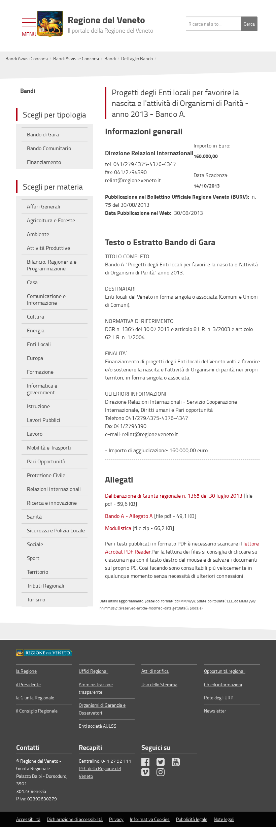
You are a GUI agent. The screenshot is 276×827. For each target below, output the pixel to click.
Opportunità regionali (224, 671)
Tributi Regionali (45, 585)
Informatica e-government (43, 389)
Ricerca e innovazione (52, 502)
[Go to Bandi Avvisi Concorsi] (44, 652)
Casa (32, 282)
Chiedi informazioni (223, 684)
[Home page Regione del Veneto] (50, 24)
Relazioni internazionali (54, 489)
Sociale (35, 544)
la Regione (26, 671)
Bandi (110, 58)
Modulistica (118, 528)
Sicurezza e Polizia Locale (56, 530)
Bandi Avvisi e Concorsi (76, 58)
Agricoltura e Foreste (51, 220)
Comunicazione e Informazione (46, 299)
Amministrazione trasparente (96, 688)
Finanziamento (44, 162)
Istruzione (38, 406)
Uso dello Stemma (159, 684)
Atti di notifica (155, 671)
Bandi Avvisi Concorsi (26, 58)
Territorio (37, 571)
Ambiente (38, 234)
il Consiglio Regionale (37, 710)
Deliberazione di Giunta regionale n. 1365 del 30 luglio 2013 (173, 495)
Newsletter (215, 710)
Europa (35, 358)
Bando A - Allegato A (129, 516)
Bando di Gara (43, 134)
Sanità (34, 516)
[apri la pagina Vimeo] (148, 773)
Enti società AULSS (97, 726)
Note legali (224, 819)
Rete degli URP (218, 697)
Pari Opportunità (46, 461)
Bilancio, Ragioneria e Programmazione (51, 265)
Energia (35, 330)
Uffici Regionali (93, 671)
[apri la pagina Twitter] (164, 763)
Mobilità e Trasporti (49, 447)
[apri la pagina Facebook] (148, 763)
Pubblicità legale (191, 819)
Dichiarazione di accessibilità (75, 819)
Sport (33, 558)
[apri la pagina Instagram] (164, 773)
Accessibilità (28, 819)
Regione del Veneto (110, 23)
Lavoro (34, 433)
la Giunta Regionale (35, 697)
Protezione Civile (46, 475)
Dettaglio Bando (137, 58)
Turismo (36, 599)
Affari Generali (43, 206)
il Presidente (28, 684)
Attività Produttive (48, 248)
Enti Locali (39, 344)
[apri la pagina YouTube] (179, 763)
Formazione (40, 371)
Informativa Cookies (150, 819)
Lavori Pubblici (43, 420)
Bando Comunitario (49, 148)
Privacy (116, 819)
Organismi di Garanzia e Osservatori (102, 709)
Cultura (35, 316)
